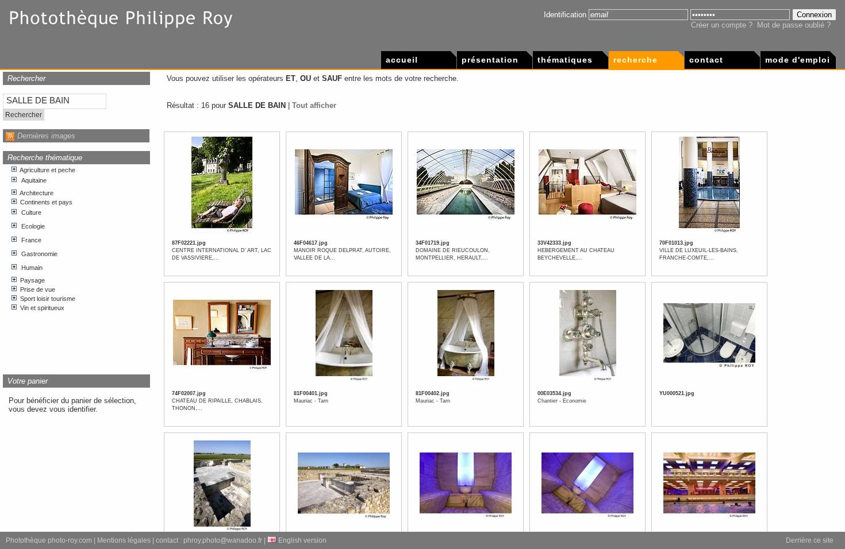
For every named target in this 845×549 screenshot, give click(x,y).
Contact (706, 59)
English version (301, 540)
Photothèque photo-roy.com (49, 540)
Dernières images (46, 136)
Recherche (635, 59)
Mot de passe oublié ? (794, 25)
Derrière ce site (810, 540)
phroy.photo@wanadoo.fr (222, 540)
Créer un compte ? (721, 25)
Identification (565, 14)
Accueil (402, 59)
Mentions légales (124, 540)
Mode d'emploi (797, 59)
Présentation (490, 59)
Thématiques (565, 59)
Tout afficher (314, 105)
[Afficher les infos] (221, 232)
